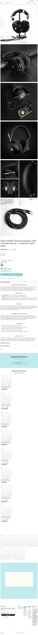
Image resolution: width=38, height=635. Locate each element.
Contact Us (30, 611)
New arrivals (28, 2)
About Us (29, 610)
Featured (33, 2)
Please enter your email (5, 613)
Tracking (24, 615)
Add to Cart (11, 274)
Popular (10, 2)
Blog (29, 609)
